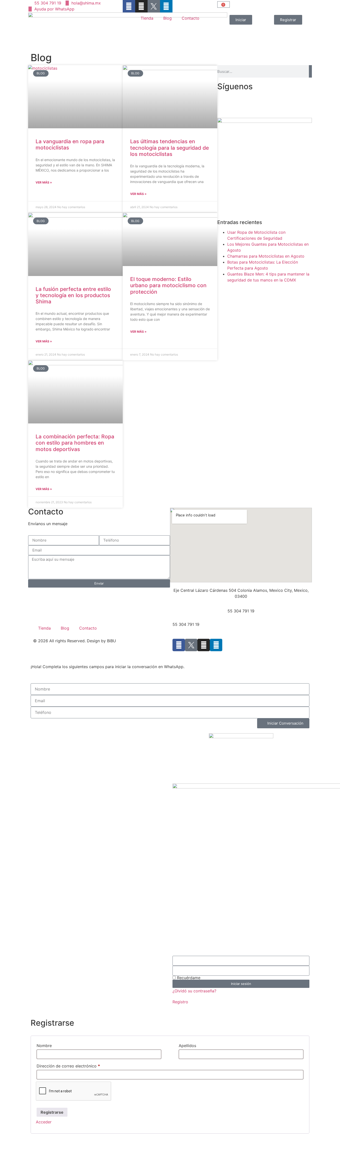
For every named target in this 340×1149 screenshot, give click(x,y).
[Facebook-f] (129, 6)
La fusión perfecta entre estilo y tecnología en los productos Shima (73, 295)
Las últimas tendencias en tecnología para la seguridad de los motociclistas (169, 147)
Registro (180, 1001)
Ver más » (44, 182)
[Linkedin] (166, 6)
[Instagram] (141, 6)
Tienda (147, 18)
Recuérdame (188, 978)
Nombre (44, 1045)
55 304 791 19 (240, 610)
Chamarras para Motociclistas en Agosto (265, 256)
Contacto (190, 18)
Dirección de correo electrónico (68, 1065)
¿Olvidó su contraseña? (194, 990)
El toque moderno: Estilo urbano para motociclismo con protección (168, 285)
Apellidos (187, 1045)
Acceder (44, 1121)
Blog (167, 18)
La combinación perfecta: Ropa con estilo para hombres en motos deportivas (75, 442)
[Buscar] (310, 71)
